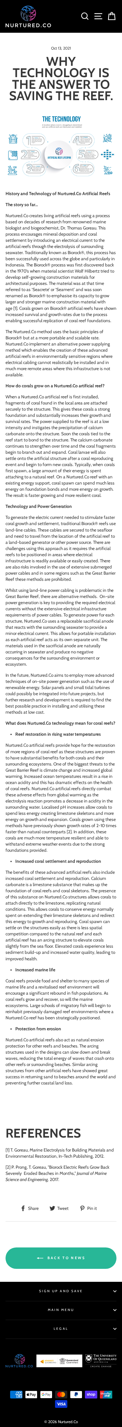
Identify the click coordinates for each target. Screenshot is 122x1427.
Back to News (66, 1257)
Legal (61, 1329)
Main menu (61, 1310)
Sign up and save (61, 1291)
